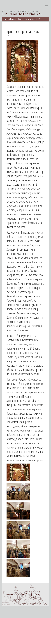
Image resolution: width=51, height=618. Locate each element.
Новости (13, 18)
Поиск (28, 594)
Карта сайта (19, 594)
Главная (6, 18)
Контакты (35, 594)
